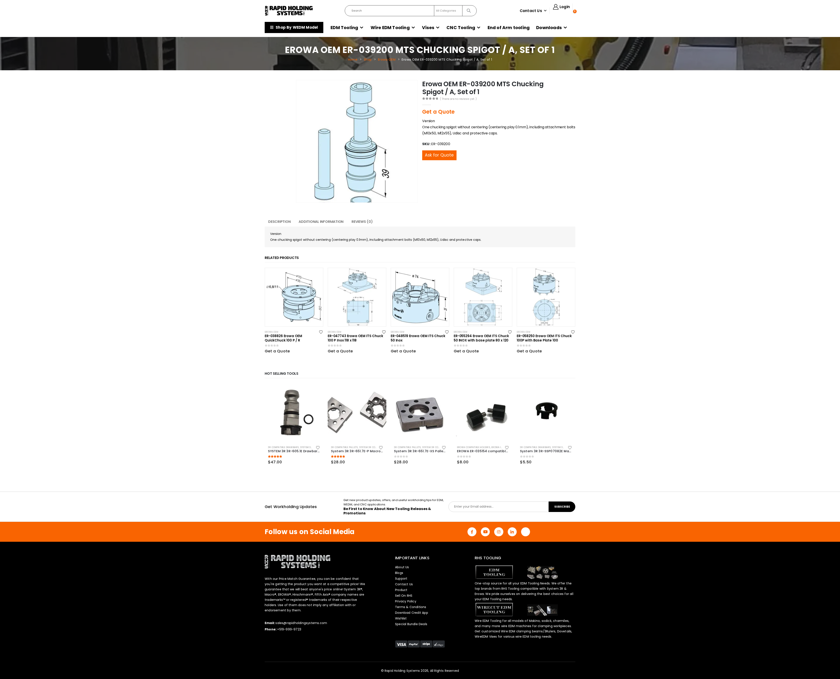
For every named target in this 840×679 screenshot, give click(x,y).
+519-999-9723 (289, 629)
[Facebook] (471, 531)
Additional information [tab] (321, 221)
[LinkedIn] (512, 531)
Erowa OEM (271, 332)
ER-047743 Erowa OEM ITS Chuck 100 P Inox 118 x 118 (355, 338)
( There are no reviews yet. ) (458, 99)
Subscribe (562, 506)
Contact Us (531, 10)
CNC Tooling (460, 28)
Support (401, 578)
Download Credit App (411, 612)
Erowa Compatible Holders (473, 447)
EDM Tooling (344, 28)
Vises (428, 28)
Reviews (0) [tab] (362, 221)
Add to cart (316, 391)
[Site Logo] (289, 10)
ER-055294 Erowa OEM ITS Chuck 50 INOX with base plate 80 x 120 (481, 338)
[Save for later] (321, 332)
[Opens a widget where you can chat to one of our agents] (824, 671)
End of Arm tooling (509, 28)
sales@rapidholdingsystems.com (301, 623)
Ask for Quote (439, 146)
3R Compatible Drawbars (283, 447)
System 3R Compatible (313, 447)
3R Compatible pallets (344, 447)
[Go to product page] (294, 412)
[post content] (294, 297)
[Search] (469, 10)
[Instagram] (498, 531)
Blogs (399, 573)
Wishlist (401, 618)
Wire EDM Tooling (390, 28)
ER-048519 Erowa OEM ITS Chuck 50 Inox (418, 338)
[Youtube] (485, 531)
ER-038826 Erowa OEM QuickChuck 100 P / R (283, 338)
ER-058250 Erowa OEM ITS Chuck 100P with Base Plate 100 (544, 338)
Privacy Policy (405, 601)
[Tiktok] (525, 531)
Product (401, 590)
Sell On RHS (403, 595)
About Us (402, 567)
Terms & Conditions (410, 607)
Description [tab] (279, 221)
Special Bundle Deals (411, 624)
